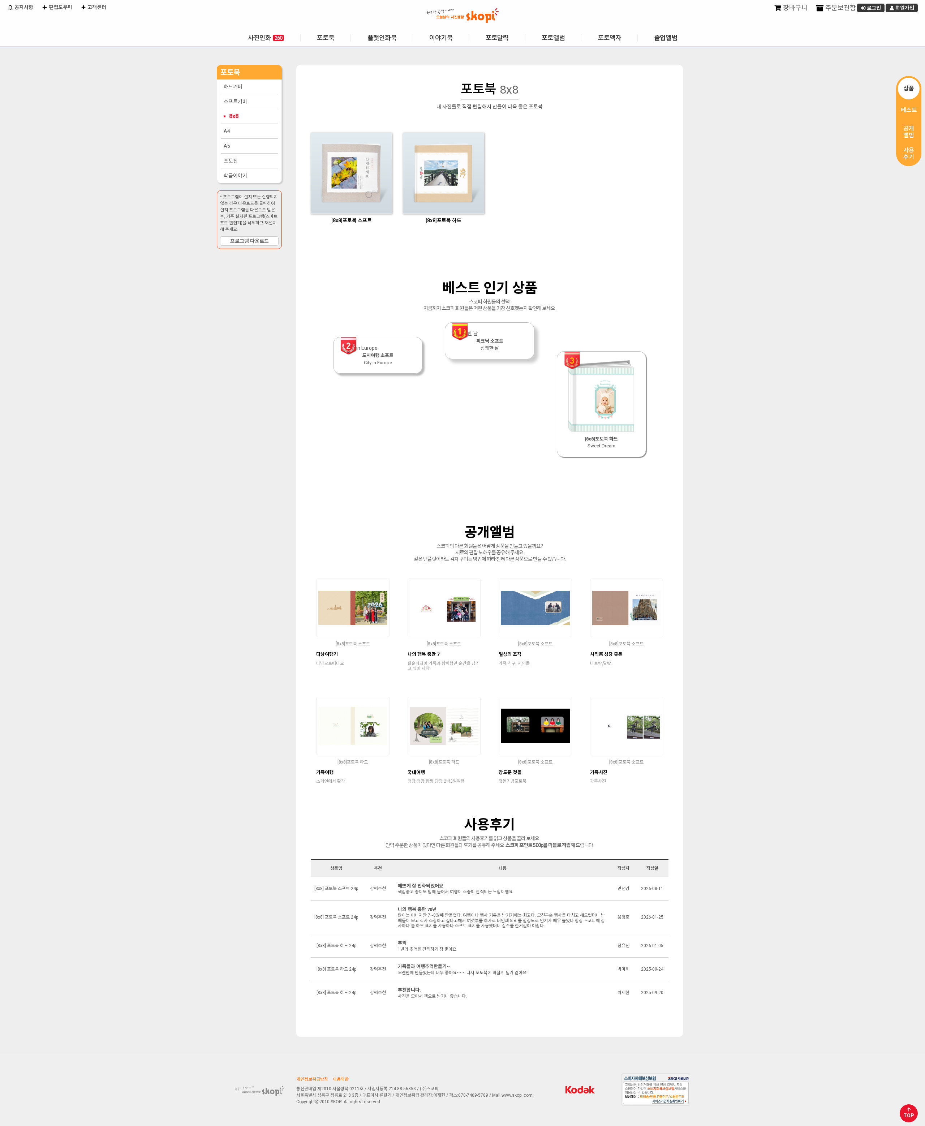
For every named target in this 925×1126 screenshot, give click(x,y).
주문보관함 (840, 8)
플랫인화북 (381, 38)
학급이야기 (235, 176)
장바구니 (795, 8)
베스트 (909, 110)
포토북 (325, 38)
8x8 (233, 116)
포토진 (231, 161)
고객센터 (96, 7)
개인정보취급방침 (312, 1079)
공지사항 (23, 7)
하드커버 (233, 87)
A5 (227, 146)
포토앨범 (553, 38)
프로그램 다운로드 (249, 241)
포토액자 (609, 38)
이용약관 (341, 1079)
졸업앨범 (665, 38)
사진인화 (265, 38)
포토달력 (497, 38)
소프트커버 (235, 101)
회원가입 (904, 8)
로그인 (873, 8)
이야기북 (440, 38)
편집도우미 (60, 7)
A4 (227, 131)
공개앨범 (908, 132)
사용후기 (908, 153)
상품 (908, 88)
